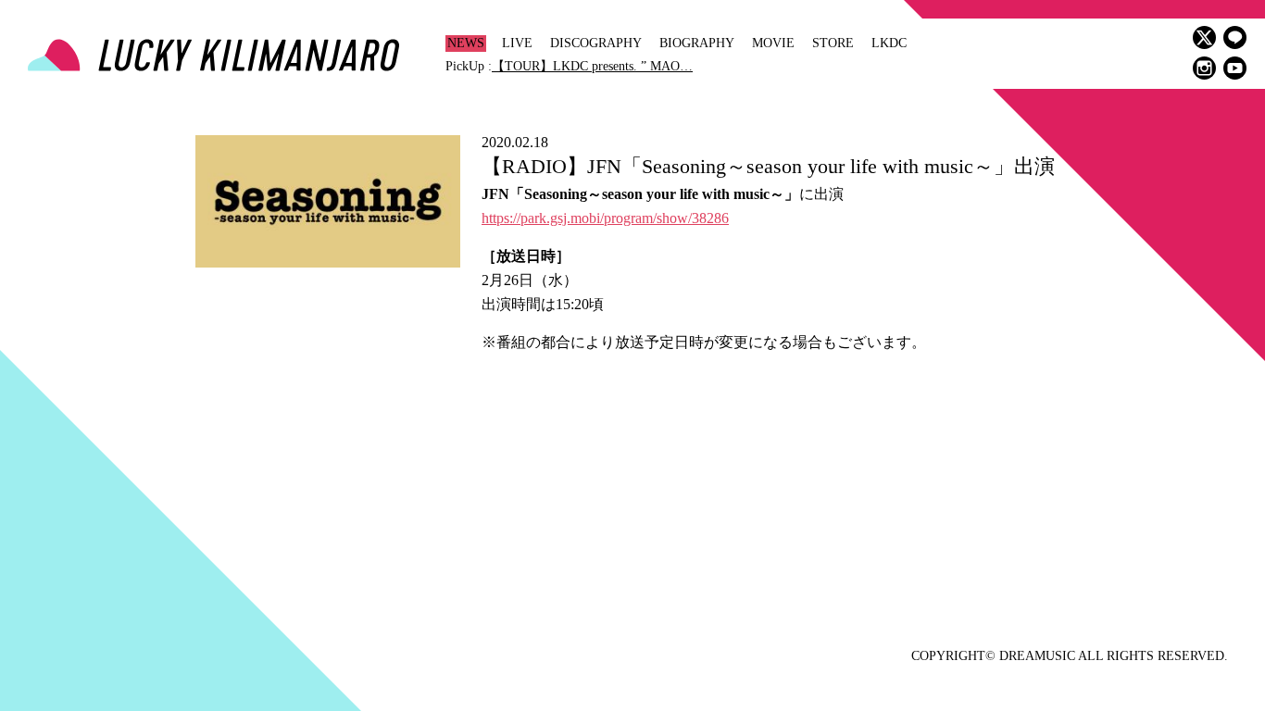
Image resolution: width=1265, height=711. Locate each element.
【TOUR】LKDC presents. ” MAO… (592, 66)
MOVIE (773, 43)
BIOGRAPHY (696, 43)
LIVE (517, 43)
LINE (1234, 37)
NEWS (465, 43)
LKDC (889, 43)
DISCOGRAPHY (596, 43)
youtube (1234, 68)
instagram (1204, 68)
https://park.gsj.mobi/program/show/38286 (605, 218)
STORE (833, 43)
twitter (1204, 37)
